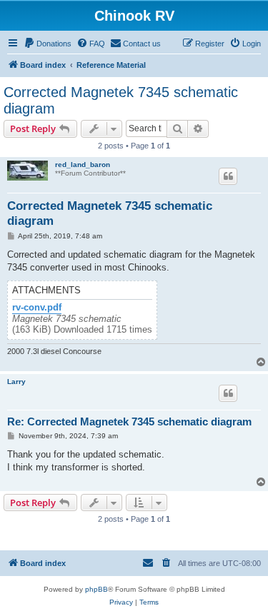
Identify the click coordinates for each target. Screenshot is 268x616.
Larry (16, 381)
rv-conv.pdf (36, 308)
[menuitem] (47, 43)
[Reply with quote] (228, 176)
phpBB (96, 589)
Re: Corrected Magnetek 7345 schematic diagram (129, 421)
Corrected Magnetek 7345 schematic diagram (121, 100)
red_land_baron (82, 164)
